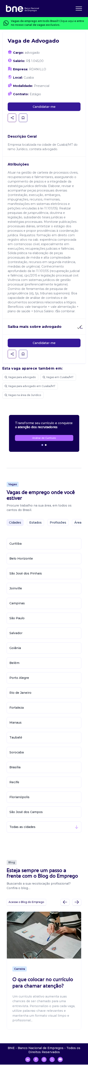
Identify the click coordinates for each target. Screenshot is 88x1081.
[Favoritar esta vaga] (23, 118)
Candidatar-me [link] (44, 107)
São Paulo (17, 618)
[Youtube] (60, 1059)
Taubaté (15, 737)
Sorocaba (16, 752)
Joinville (15, 588)
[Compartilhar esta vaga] (12, 118)
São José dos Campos (26, 812)
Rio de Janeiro (20, 693)
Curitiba (15, 544)
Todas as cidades (22, 827)
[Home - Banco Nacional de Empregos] (22, 8)
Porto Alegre (19, 678)
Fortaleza (16, 708)
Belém (14, 663)
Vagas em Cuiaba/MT (60, 377)
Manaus (15, 722)
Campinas (17, 603)
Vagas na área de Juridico (24, 395)
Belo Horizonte (21, 558)
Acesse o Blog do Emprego (26, 902)
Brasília (15, 767)
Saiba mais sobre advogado (35, 326)
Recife (14, 782)
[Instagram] (44, 1059)
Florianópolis (19, 797)
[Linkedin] (27, 1059)
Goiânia (15, 648)
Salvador (15, 633)
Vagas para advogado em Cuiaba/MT (32, 386)
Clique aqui (66, 21)
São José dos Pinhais (25, 573)
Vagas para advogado (22, 377)
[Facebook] (35, 1059)
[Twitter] (52, 1059)
